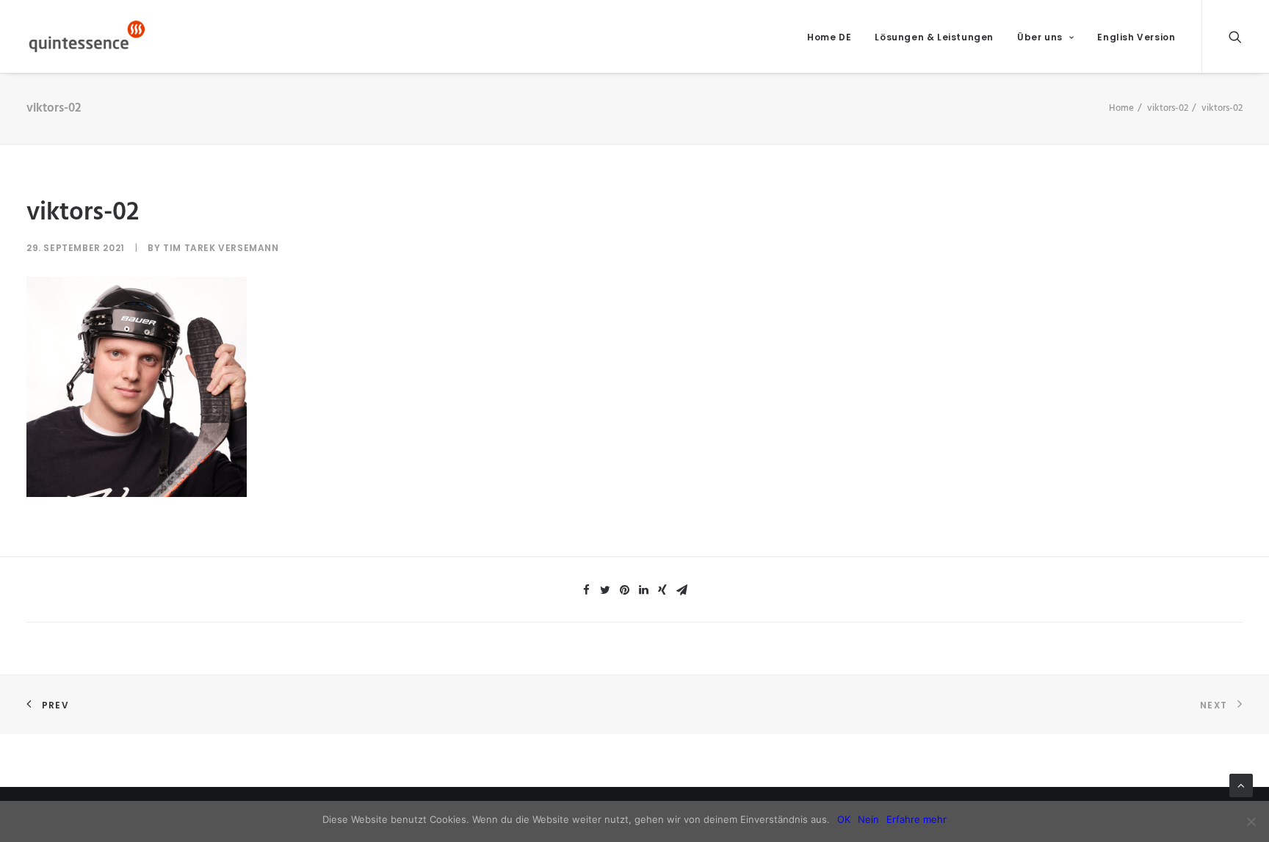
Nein (868, 819)
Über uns (1040, 37)
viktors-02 (1167, 108)
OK (843, 819)
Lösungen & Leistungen (934, 37)
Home (1121, 108)
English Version (1136, 37)
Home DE (829, 37)
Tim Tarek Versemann (220, 248)
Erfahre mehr (916, 819)
